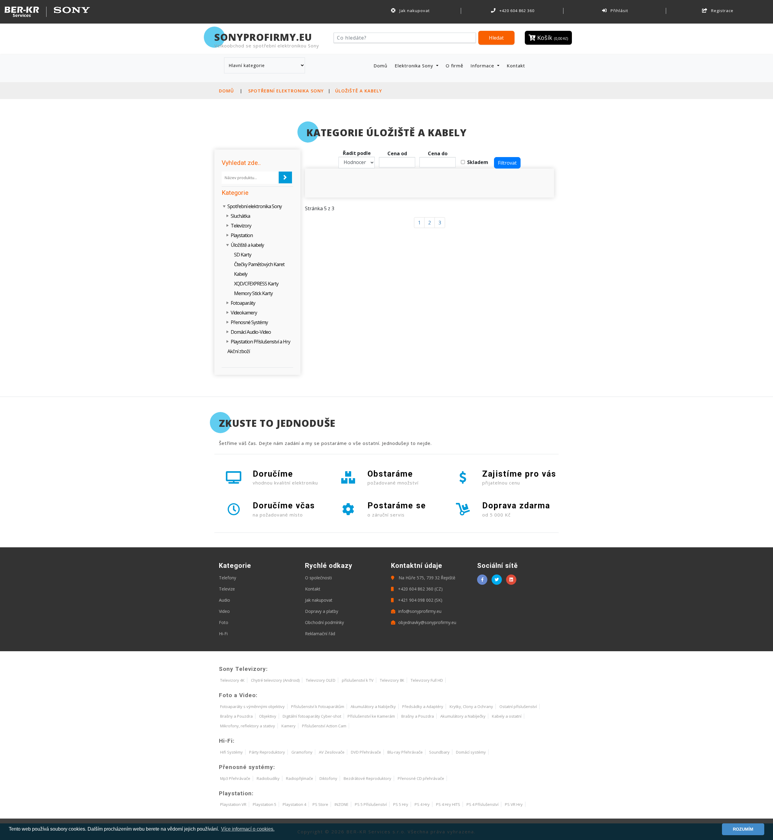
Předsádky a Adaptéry (422, 706)
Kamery (288, 726)
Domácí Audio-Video (251, 332)
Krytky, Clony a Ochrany (471, 706)
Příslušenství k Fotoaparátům (317, 706)
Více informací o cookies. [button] (247, 829)
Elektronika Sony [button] (415, 66)
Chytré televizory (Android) (275, 680)
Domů (382, 65)
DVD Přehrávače (366, 752)
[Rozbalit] (228, 216)
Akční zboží (238, 351)
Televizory (241, 225)
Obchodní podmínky (324, 622)
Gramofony (302, 752)
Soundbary (439, 752)
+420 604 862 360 (516, 10)
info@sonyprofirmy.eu (419, 611)
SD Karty (242, 254)
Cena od (397, 153)
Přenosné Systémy (249, 322)
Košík (552, 38)
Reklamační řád (320, 633)
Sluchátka (240, 216)
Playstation (242, 235)
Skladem (477, 162)
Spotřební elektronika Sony (286, 91)
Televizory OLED (320, 680)
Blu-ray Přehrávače (405, 752)
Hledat (496, 37)
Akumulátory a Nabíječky (373, 706)
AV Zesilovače (332, 752)
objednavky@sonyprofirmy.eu (427, 622)
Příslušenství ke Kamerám (371, 716)
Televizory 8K (392, 680)
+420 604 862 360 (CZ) (420, 589)
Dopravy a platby (321, 611)
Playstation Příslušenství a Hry (260, 341)
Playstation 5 (264, 804)
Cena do (437, 153)
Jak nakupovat (414, 10)
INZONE (341, 804)
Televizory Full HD (427, 680)
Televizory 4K (232, 680)
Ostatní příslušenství (518, 706)
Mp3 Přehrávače (235, 778)
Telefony (227, 578)
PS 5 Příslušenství (371, 804)
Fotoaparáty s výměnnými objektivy (252, 706)
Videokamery (244, 312)
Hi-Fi (223, 633)
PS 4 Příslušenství (483, 804)
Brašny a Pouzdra (236, 716)
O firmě (454, 66)
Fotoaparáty (243, 303)
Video (224, 611)
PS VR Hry (514, 804)
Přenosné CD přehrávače (421, 778)
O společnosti (318, 578)
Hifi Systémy (231, 752)
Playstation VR (233, 804)
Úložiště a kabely (358, 91)
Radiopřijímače (299, 778)
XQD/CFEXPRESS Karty (256, 283)
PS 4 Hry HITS (448, 804)
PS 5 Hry (400, 804)
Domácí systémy (471, 752)
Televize (227, 589)
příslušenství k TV (358, 680)
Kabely (240, 274)
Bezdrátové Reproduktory (367, 778)
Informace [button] (483, 66)
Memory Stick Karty (253, 293)
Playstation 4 (294, 804)
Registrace (721, 10)
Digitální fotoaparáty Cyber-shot (312, 716)
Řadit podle (357, 153)
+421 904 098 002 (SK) (419, 600)
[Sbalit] (224, 206)
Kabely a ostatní (506, 716)
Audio (224, 600)
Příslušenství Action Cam (324, 726)
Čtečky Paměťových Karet (259, 264)
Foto (223, 622)
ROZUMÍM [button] (743, 829)
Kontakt (516, 66)
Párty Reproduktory (267, 752)
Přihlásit (618, 10)
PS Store (320, 804)
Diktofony (328, 778)
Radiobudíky (268, 778)
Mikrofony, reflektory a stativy (247, 726)
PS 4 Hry (422, 804)
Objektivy (267, 716)
